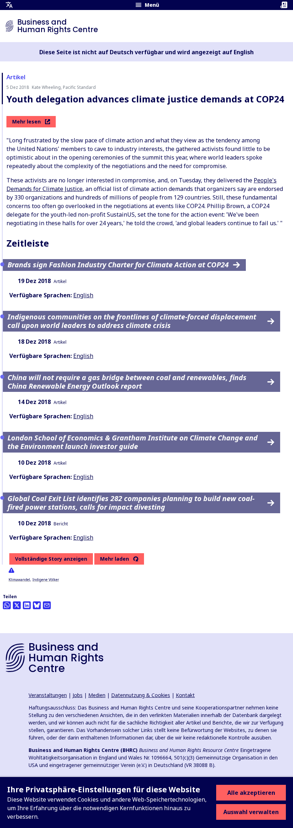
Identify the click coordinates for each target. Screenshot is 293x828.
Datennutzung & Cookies (140, 695)
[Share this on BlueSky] (37, 605)
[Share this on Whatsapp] (7, 605)
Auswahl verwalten (251, 812)
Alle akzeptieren (251, 793)
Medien (96, 695)
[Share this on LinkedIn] (27, 605)
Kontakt (185, 695)
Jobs (78, 695)
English (83, 295)
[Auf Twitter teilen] (17, 605)
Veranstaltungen (48, 695)
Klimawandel (19, 579)
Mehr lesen (26, 121)
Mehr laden (114, 559)
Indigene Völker (46, 579)
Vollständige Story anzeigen (51, 558)
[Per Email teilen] (47, 605)
